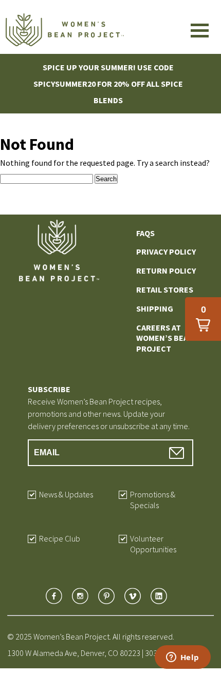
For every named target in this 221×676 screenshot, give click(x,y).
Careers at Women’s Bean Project (165, 338)
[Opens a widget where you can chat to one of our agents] (182, 658)
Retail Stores (164, 289)
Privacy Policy (166, 251)
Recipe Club (59, 538)
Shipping (154, 308)
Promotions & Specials (152, 499)
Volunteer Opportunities (153, 543)
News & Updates (66, 494)
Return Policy (166, 270)
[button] (203, 319)
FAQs (145, 233)
